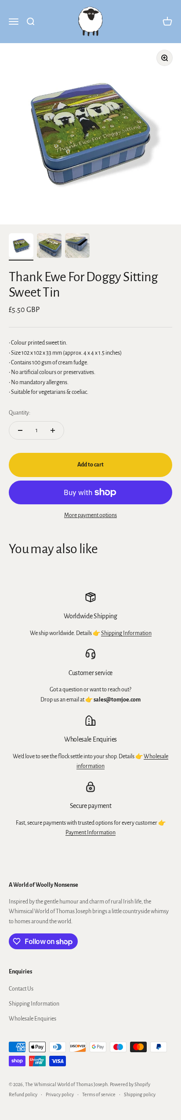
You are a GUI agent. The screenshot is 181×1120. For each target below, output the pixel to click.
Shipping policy (140, 1094)
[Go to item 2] (49, 247)
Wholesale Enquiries (32, 1019)
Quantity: (19, 413)
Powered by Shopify (130, 1084)
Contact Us (21, 989)
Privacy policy (60, 1094)
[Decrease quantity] (20, 430)
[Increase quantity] (53, 430)
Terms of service (99, 1094)
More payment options (90, 515)
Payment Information (90, 833)
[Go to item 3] (77, 247)
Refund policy (23, 1094)
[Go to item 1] (21, 247)
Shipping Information (126, 633)
